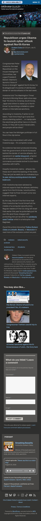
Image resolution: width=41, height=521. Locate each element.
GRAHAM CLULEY (10, 6)
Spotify (19, 480)
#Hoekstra (21, 247)
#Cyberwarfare (9, 247)
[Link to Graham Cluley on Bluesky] (10, 495)
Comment (10, 375)
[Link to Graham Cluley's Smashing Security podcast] (18, 495)
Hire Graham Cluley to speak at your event (17, 500)
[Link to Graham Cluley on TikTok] (26, 495)
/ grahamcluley (18, 54)
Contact (34, 500)
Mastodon (31, 230)
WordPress (16, 511)
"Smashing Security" (25, 273)
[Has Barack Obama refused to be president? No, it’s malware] (23, 297)
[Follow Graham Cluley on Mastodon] (14, 495)
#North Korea (8, 250)
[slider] (16, 471)
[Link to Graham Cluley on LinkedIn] (6, 495)
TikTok (22, 275)
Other (29, 480)
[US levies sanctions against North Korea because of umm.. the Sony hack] (23, 336)
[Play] (7, 470)
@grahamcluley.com (20, 52)
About (20, 502)
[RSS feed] (34, 495)
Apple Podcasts (9, 480)
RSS (24, 480)
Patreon (7, 486)
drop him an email (28, 277)
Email (8, 408)
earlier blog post (22, 156)
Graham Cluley (16, 48)
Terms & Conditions (23, 507)
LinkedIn (28, 275)
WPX (34, 511)
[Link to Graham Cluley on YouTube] (30, 495)
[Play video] (20, 16)
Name (8, 397)
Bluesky (21, 230)
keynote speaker (18, 257)
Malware (11, 240)
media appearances (29, 271)
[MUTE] (30, 470)
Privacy (13, 507)
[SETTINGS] (33, 470)
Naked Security (23, 240)
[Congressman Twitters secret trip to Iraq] (23, 316)
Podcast (7, 243)
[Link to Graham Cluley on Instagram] (22, 495)
